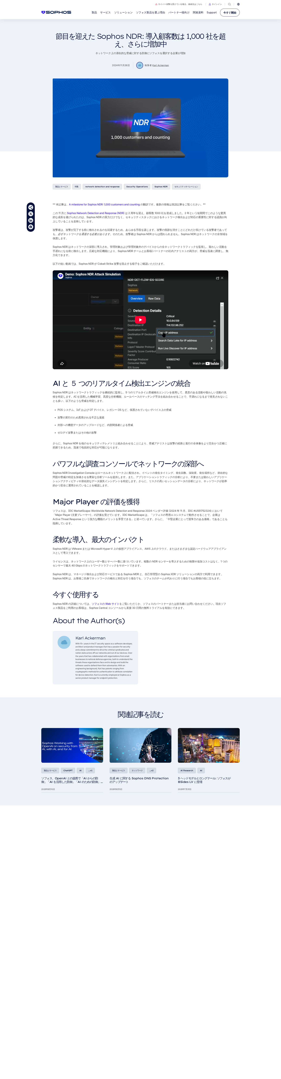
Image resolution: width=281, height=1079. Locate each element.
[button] (215, 4)
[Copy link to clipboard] (30, 207)
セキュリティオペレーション (186, 186)
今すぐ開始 (229, 12)
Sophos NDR (160, 186)
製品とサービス (61, 186)
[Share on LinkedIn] (30, 220)
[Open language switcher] (238, 4)
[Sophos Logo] (56, 12)
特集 (76, 186)
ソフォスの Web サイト (105, 603)
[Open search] (229, 4)
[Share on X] (30, 213)
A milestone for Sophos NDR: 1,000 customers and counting (104, 204)
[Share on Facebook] (30, 226)
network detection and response (102, 186)
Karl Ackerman (160, 65)
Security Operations (137, 186)
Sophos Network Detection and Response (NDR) (95, 213)
